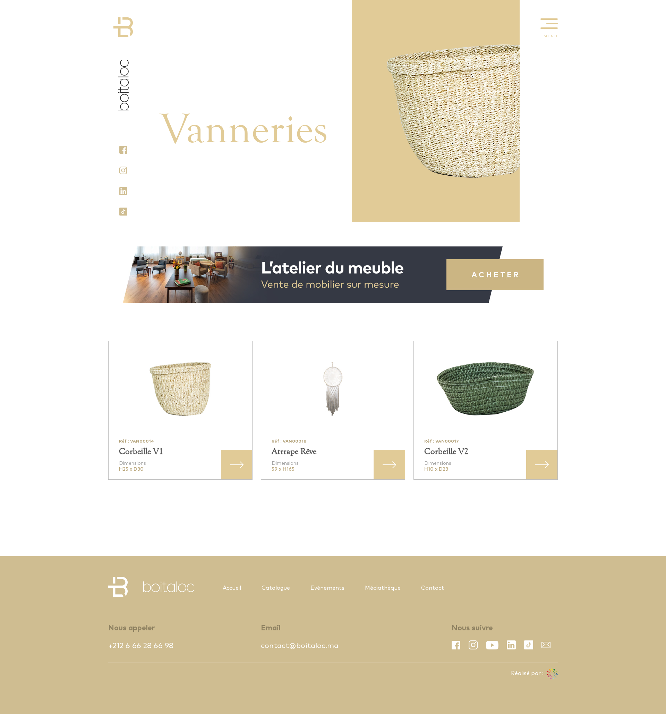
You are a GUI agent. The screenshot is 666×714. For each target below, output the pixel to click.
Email (271, 628)
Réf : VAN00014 (136, 441)
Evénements (327, 588)
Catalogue (276, 588)
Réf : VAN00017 (441, 441)
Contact (432, 588)
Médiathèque (383, 588)
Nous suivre (472, 628)
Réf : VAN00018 (289, 441)
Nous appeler (131, 628)
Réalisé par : (528, 673)
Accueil (232, 588)
